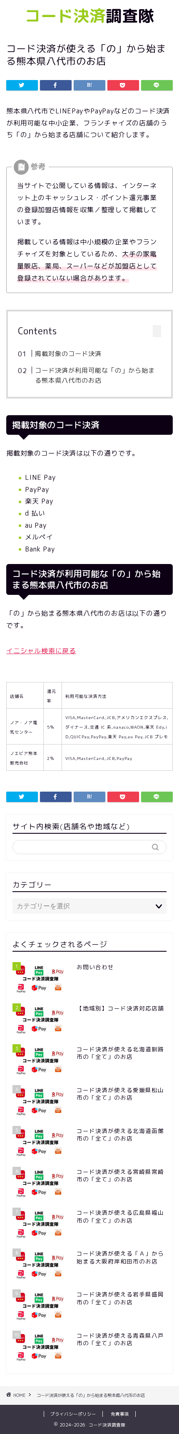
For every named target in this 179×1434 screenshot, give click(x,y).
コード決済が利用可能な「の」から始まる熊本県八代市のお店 (95, 375)
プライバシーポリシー (73, 1414)
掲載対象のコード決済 (68, 353)
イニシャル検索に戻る (41, 650)
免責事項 (120, 1414)
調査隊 (89, 16)
